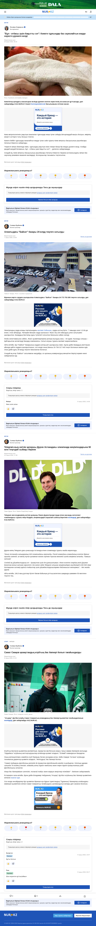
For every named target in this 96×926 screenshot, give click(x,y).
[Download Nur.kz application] (48, 4)
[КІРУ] (91, 12)
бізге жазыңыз (26, 162)
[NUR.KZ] (48, 11)
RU (86, 12)
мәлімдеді (72, 517)
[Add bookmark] (84, 896)
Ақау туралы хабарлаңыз (63, 915)
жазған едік (15, 778)
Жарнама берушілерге (83, 915)
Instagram (83, 210)
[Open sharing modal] (60, 896)
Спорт (6, 641)
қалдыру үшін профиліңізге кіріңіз (47, 192)
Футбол (12, 641)
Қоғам (6, 22)
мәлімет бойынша (44, 330)
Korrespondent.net (38, 104)
